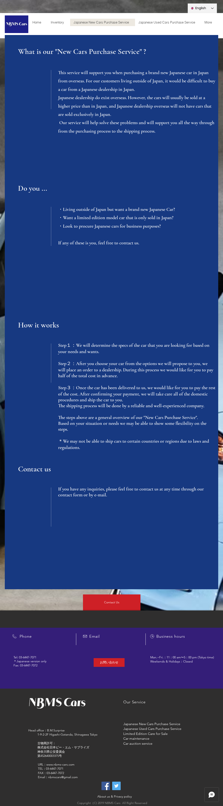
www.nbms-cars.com (60, 764)
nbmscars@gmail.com (63, 777)
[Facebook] (105, 786)
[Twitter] (116, 786)
